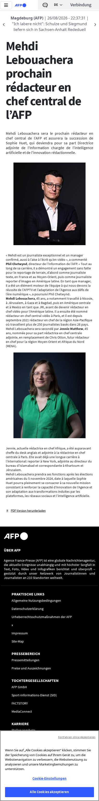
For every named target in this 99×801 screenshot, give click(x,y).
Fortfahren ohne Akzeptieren (76, 737)
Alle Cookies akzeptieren (49, 792)
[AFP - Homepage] (20, 5)
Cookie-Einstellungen (49, 778)
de (56, 5)
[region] (49, 765)
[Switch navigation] (6, 5)
